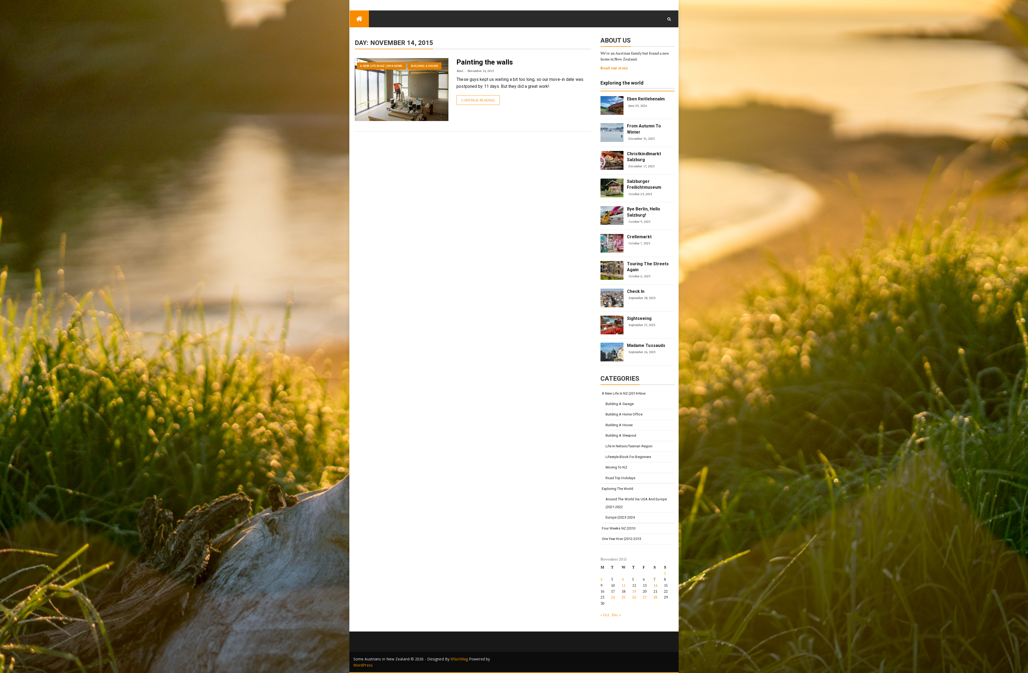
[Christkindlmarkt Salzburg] (611, 160)
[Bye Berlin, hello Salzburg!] (611, 215)
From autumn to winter (644, 128)
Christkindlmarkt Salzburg (644, 156)
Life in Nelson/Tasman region (629, 446)
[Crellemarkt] (611, 243)
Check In (636, 291)
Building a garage (620, 404)
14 (655, 585)
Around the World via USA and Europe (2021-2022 (636, 503)
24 (613, 597)
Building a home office (624, 414)
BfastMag (459, 658)
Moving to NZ (616, 467)
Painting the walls (484, 62)
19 (634, 591)
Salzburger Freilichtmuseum (644, 184)
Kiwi (460, 71)
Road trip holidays (621, 478)
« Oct (605, 614)
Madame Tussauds (646, 345)
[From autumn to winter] (611, 132)
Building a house (425, 66)
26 (634, 597)
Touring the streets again (648, 266)
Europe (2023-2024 (620, 517)
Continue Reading (478, 100)
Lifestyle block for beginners (628, 457)
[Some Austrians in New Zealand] (359, 18)
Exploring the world (622, 83)
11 (623, 585)
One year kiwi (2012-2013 (621, 539)
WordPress (363, 665)
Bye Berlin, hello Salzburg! (643, 211)
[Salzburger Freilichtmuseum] (611, 188)
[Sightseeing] (611, 325)
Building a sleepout (621, 435)
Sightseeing (639, 318)
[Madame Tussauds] (611, 352)
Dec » (616, 614)
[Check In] (611, 298)
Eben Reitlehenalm (646, 98)
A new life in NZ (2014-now (624, 393)
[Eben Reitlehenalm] (611, 105)
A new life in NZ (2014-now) (381, 66)
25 (623, 597)
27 (645, 597)
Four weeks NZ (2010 (619, 528)
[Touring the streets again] (611, 270)
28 (655, 597)
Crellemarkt (639, 236)
